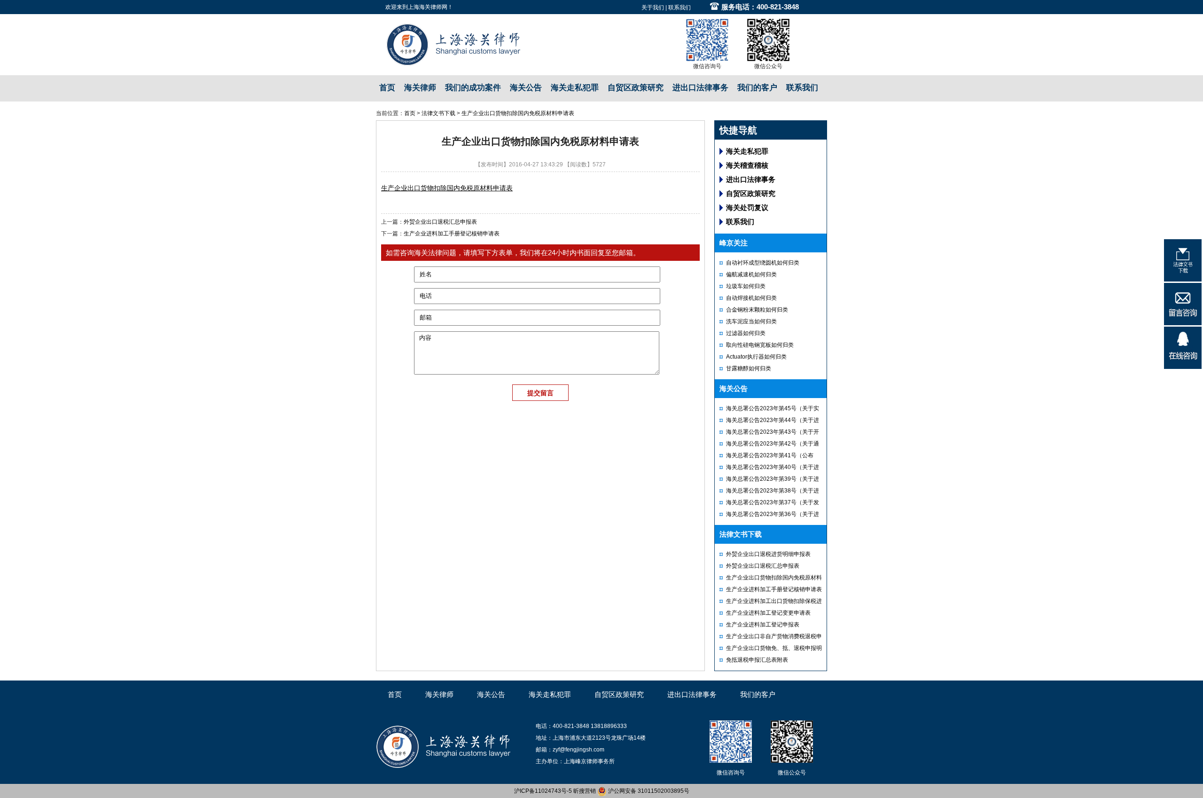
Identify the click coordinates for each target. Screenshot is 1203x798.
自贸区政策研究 (636, 87)
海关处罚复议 (747, 207)
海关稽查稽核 (747, 165)
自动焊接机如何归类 (751, 298)
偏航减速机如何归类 (751, 274)
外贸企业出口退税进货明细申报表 (768, 554)
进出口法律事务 (700, 87)
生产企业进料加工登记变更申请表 (768, 613)
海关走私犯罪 (575, 87)
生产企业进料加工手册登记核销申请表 (452, 233)
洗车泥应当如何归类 (751, 321)
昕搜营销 (584, 791)
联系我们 (679, 7)
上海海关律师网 (427, 7)
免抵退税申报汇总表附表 (757, 660)
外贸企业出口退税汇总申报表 (440, 222)
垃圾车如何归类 (746, 286)
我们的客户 (757, 87)
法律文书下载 (438, 113)
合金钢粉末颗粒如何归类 (757, 309)
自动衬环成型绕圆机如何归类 (762, 262)
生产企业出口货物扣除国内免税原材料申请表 (517, 113)
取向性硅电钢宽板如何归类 (760, 345)
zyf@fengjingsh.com (578, 749)
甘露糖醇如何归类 (748, 368)
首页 (387, 87)
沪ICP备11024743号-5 (543, 791)
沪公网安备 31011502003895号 (648, 791)
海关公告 (526, 87)
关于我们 (652, 7)
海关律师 (420, 87)
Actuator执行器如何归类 (756, 356)
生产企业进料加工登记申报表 (762, 624)
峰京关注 (733, 243)
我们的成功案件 (473, 87)
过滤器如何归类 (746, 333)
